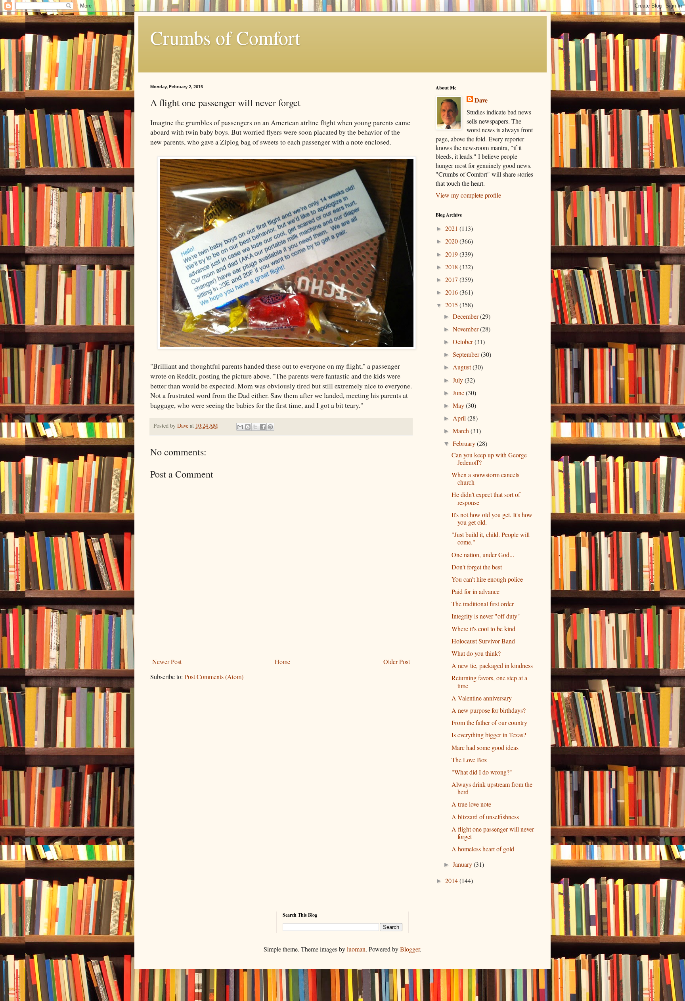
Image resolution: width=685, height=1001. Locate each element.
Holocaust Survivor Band (483, 641)
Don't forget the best (477, 567)
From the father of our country (489, 722)
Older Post (396, 661)
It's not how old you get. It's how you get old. (492, 518)
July (459, 380)
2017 (452, 279)
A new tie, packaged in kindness (492, 665)
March (462, 430)
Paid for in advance (475, 591)
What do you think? (476, 653)
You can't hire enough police (487, 579)
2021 (452, 228)
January (463, 864)
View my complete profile (468, 195)
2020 (452, 241)
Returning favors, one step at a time (489, 681)
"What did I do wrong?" (482, 772)
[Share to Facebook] (263, 427)
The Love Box (469, 760)
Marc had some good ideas (485, 747)
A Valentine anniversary (482, 698)
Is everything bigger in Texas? (489, 735)
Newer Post (167, 661)
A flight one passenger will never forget (493, 833)
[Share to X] (255, 427)
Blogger (410, 949)
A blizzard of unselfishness (485, 817)
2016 (452, 292)
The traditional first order (483, 603)
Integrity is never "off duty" (486, 616)
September (467, 354)
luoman (356, 949)
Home (282, 661)
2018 (452, 267)
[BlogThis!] (248, 427)
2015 (452, 305)
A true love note (471, 804)
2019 (452, 254)
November (466, 329)
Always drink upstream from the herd (492, 788)
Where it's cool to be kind (483, 628)
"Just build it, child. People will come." (491, 538)
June (459, 392)
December (466, 316)
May (459, 405)
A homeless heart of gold (483, 849)
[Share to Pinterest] (270, 427)
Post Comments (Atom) (213, 676)
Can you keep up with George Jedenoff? (489, 458)
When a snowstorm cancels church (485, 478)
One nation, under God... (483, 554)
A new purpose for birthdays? (489, 710)
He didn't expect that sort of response (486, 498)
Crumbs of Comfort (225, 37)
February (465, 443)
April (460, 418)
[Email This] (240, 427)
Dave (481, 100)
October (464, 341)
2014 (452, 880)
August (463, 367)
